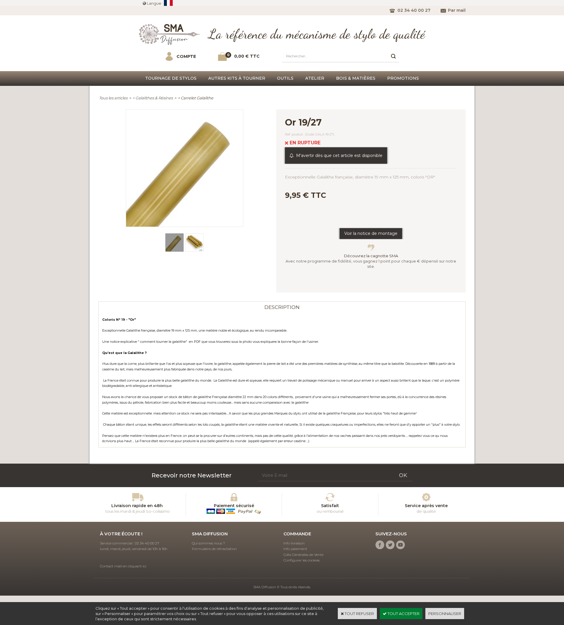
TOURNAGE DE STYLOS (171, 78)
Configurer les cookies (301, 560)
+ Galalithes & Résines (152, 98)
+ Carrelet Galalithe (195, 98)
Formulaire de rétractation (214, 549)
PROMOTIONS (403, 78)
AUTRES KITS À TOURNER (236, 78)
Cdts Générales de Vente (303, 554)
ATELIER (314, 78)
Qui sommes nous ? (208, 543)
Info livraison (294, 543)
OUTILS (285, 78)
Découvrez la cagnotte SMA (371, 255)
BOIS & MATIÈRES (355, 78)
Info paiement (295, 549)
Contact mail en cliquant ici (123, 566)
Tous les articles (113, 98)
